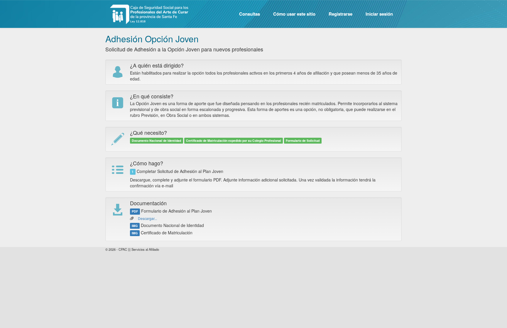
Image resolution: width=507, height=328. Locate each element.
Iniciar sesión (379, 14)
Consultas (249, 14)
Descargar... (147, 218)
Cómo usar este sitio (294, 14)
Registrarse (340, 14)
